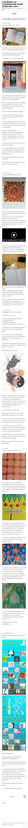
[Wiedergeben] (4, 240)
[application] (14, 235)
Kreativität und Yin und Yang (11, 312)
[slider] (13, 240)
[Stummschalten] (21, 240)
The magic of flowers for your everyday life (12, 4)
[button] (14, 235)
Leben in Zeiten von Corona (11, 450)
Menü (14, 13)
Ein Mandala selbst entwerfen (12, 175)
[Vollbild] (24, 240)
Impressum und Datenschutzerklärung (11, 822)
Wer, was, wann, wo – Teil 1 (10, 25)
